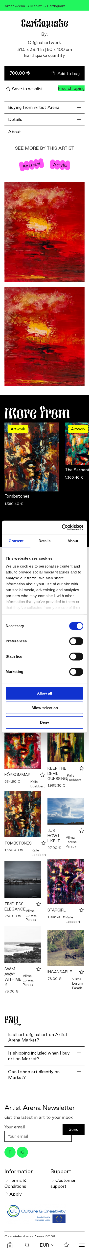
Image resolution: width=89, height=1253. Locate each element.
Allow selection (44, 708)
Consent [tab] (16, 541)
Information (19, 1171)
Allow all (44, 693)
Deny (44, 722)
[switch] (76, 641)
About (14, 131)
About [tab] (72, 541)
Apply (15, 1194)
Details (15, 119)
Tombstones (16, 496)
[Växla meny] (82, 1245)
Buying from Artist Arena (34, 107)
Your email (14, 1126)
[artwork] (22, 743)
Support (60, 1171)
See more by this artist (44, 148)
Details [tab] (45, 541)
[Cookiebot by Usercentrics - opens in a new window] (62, 527)
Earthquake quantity (44, 55)
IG (22, 1152)
